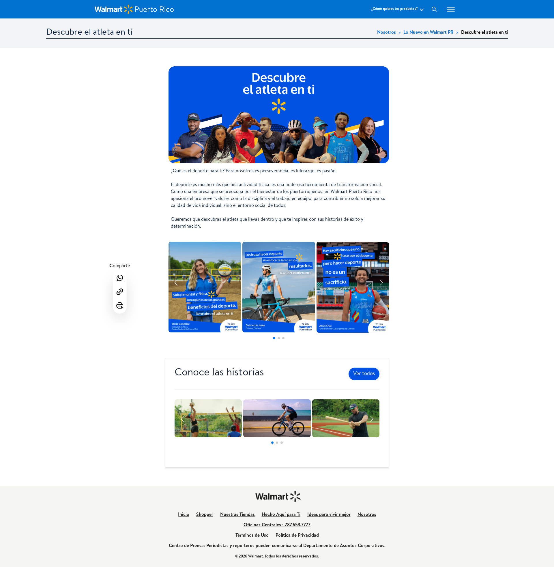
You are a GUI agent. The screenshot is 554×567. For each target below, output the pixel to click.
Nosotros (386, 33)
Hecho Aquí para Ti (281, 515)
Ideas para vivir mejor (329, 515)
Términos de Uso (252, 536)
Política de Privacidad (297, 536)
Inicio (183, 515)
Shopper (204, 515)
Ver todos (364, 374)
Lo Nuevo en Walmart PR (428, 33)
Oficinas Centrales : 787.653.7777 (277, 525)
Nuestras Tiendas (237, 515)
